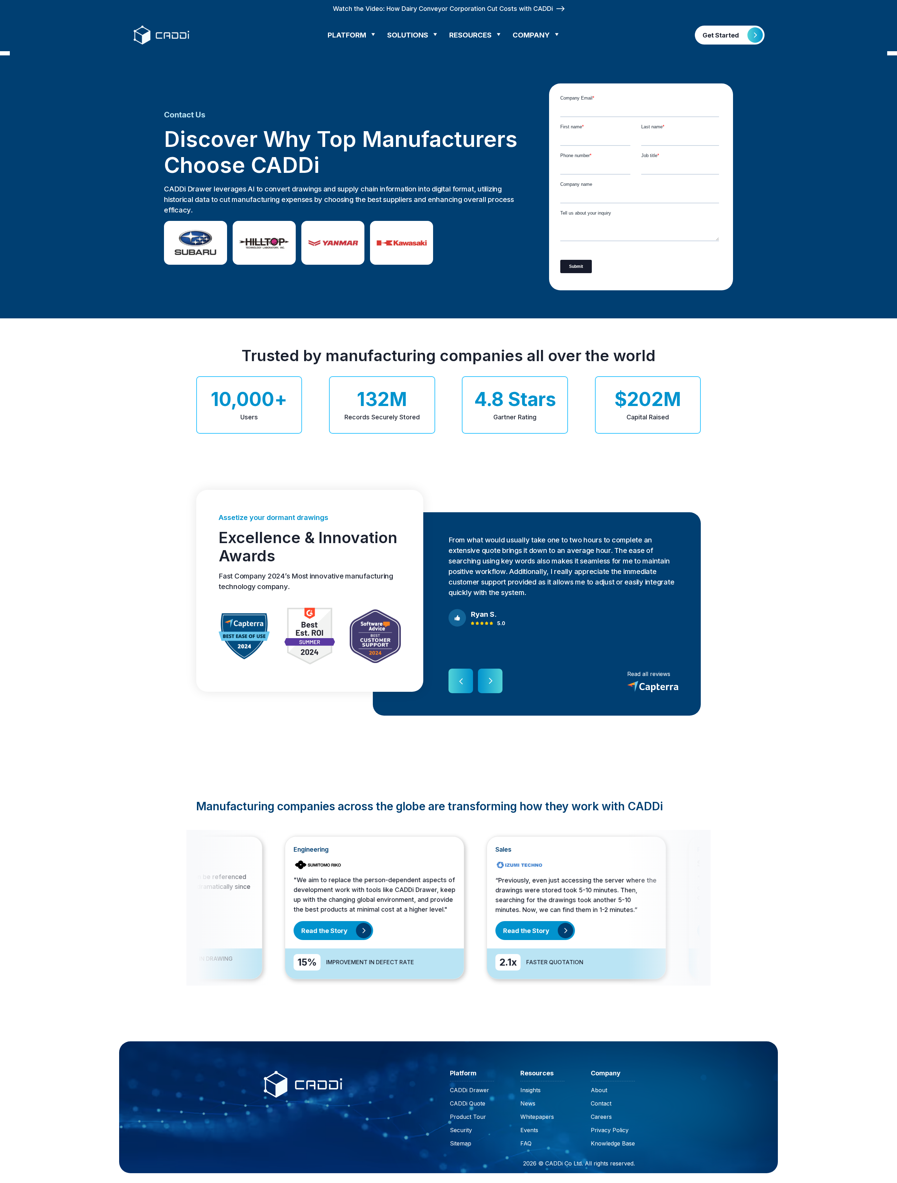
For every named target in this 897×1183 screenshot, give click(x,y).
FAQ (526, 1143)
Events (529, 1130)
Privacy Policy (610, 1130)
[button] (354, 35)
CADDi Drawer (469, 1090)
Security (461, 1130)
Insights (530, 1090)
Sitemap (460, 1143)
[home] (162, 35)
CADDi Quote (467, 1103)
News (527, 1103)
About (599, 1090)
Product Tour (468, 1116)
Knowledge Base (613, 1143)
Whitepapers (537, 1116)
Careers (601, 1116)
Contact (601, 1103)
